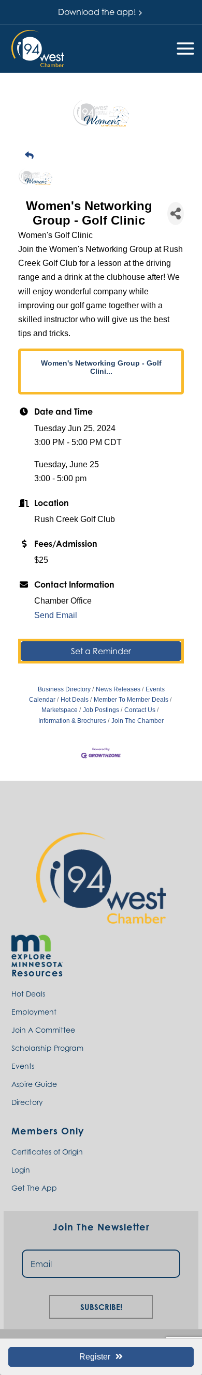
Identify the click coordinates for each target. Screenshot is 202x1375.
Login (20, 1169)
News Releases (118, 689)
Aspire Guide (34, 1084)
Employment (33, 1011)
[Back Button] (105, 155)
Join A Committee (43, 1029)
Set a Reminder (101, 651)
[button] (37, 48)
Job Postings (101, 710)
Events (22, 1066)
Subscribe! (101, 1306)
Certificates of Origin (47, 1151)
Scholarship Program (47, 1048)
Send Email (55, 615)
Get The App (34, 1187)
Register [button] (94, 1356)
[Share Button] (175, 213)
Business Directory (64, 689)
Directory (27, 1102)
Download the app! (97, 12)
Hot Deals (75, 699)
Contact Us (139, 710)
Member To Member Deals (131, 699)
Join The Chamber (137, 720)
